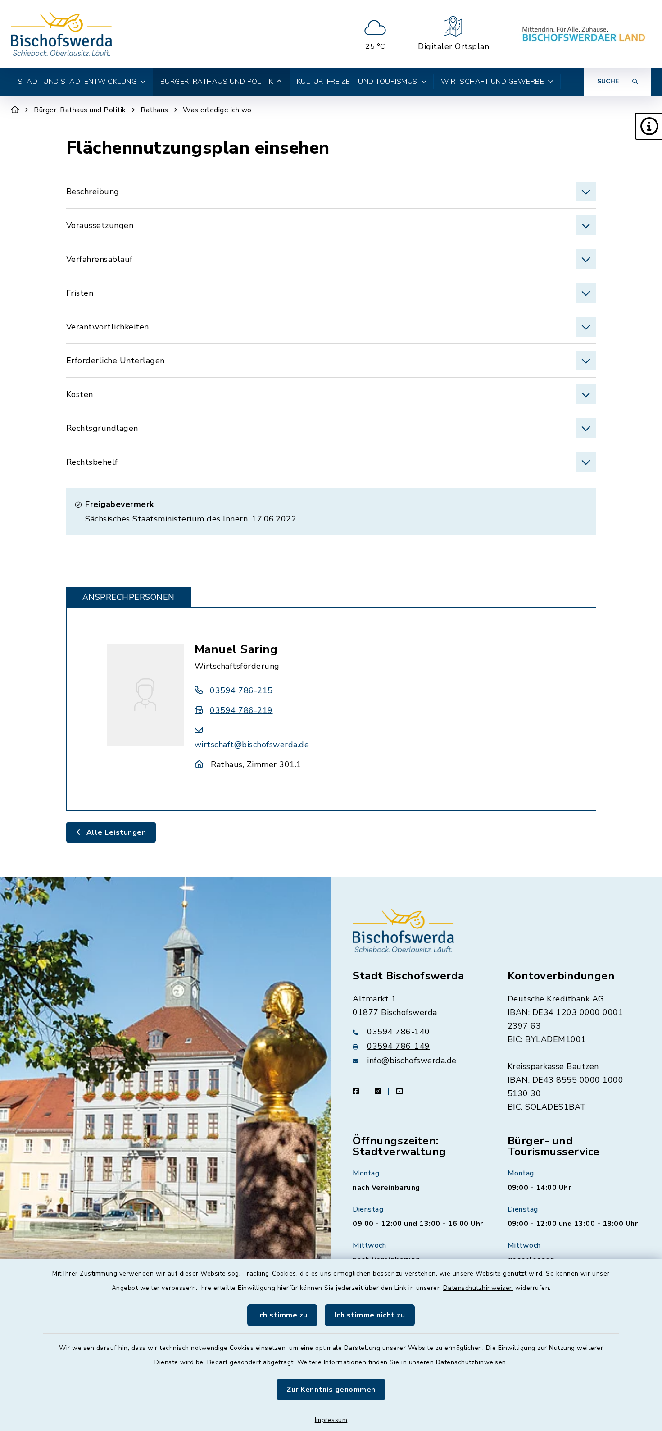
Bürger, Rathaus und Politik (80, 110)
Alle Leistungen (115, 832)
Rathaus (154, 110)
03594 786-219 (241, 710)
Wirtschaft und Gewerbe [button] (492, 82)
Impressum (331, 1420)
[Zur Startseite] (15, 110)
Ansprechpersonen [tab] (128, 597)
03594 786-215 (241, 690)
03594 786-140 (398, 1031)
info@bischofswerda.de (412, 1060)
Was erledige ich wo (217, 110)
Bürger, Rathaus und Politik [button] (216, 82)
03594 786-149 (398, 1046)
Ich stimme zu (282, 1315)
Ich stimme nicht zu (370, 1315)
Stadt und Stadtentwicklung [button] (77, 82)
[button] (648, 126)
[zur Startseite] (61, 34)
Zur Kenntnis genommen (331, 1389)
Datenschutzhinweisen (478, 1288)
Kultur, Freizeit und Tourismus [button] (357, 82)
